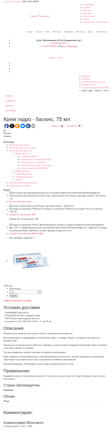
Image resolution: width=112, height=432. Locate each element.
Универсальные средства (33, 162)
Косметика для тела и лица (22, 147)
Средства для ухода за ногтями (36, 165)
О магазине (88, 4)
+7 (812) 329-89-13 (59, 43)
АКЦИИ (8, 95)
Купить (13, 295)
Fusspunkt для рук (24, 176)
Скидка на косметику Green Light (26, 233)
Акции (30, 31)
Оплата (86, 7)
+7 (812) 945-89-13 (50, 45)
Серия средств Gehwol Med (95, 87)
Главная (86, 75)
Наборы (19, 179)
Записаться (101, 31)
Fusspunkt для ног (24, 173)
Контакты (80, 31)
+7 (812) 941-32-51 (13, 1)
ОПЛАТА (9, 105)
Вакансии (68, 31)
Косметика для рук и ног (93, 81)
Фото (47, 31)
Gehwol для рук (22, 170)
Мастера (57, 31)
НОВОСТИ (10, 100)
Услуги (39, 31)
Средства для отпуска (19, 185)
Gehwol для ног (89, 84)
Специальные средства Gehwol (36, 159)
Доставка (87, 13)
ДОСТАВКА (10, 110)
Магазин (86, 78)
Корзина (87, 10)
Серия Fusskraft (28, 156)
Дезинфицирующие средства (23, 182)
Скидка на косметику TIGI (22, 214)
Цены (90, 31)
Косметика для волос (19, 144)
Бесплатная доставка (20, 201)
